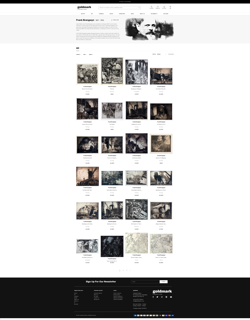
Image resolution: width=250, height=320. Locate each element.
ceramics (76, 296)
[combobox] (119, 7)
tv (74, 302)
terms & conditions (117, 296)
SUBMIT (164, 281)
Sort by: (154, 54)
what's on (76, 299)
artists (75, 293)
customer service (98, 293)
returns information (118, 299)
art (75, 294)
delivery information (118, 297)
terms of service (117, 293)
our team (96, 296)
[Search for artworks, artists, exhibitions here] (139, 7)
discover (76, 304)
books (75, 297)
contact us (96, 297)
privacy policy (116, 294)
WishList (158, 8)
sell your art (96, 299)
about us (96, 294)
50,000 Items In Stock (125, 1)
